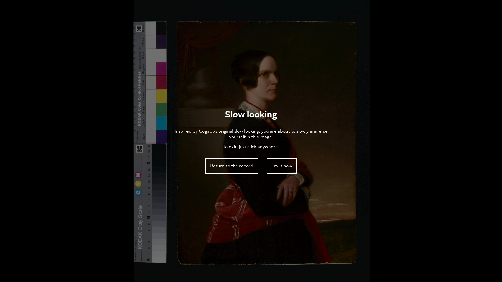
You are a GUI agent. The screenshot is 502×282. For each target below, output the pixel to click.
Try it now (282, 166)
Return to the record (231, 166)
